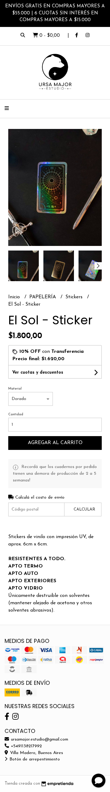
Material (15, 388)
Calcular (84, 509)
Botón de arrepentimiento (34, 759)
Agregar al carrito (55, 442)
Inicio (14, 297)
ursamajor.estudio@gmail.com (38, 739)
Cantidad (15, 414)
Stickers (74, 297)
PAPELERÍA (43, 297)
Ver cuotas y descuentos (37, 372)
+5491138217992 (25, 746)
